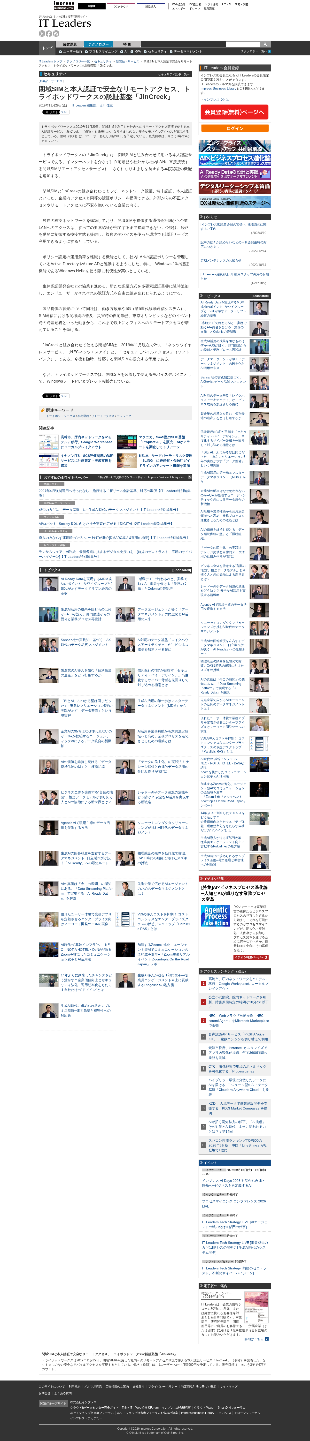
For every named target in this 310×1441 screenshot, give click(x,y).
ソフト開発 (211, 4)
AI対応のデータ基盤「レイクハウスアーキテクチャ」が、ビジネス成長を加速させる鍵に (163, 644)
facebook (49, 33)
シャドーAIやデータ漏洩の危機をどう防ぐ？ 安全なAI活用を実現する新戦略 (163, 797)
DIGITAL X (224, 1413)
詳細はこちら (254, 1339)
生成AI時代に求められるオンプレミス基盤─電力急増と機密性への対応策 (86, 1010)
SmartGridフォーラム (232, 1407)
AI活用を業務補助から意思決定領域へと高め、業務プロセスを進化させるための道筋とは (163, 736)
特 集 (127, 44)
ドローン (194, 8)
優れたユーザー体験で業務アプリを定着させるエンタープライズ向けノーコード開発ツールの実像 (86, 919)
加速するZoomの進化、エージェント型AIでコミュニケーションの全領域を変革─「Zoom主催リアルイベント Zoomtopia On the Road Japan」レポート (164, 954)
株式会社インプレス (83, 1402)
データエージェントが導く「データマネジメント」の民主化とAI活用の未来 (163, 614)
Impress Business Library (218, 88)
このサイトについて (52, 1386)
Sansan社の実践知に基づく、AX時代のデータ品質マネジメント (223, 382)
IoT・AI (226, 4)
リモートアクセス (103, 416)
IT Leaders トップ (50, 61)
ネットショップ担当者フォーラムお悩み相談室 (147, 1413)
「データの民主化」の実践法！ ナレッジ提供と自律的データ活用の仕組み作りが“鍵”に (163, 766)
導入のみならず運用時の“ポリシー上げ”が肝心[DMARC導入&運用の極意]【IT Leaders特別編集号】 (114, 538)
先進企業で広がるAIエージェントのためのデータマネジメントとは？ (163, 888)
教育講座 (209, 8)
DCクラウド (121, 6)
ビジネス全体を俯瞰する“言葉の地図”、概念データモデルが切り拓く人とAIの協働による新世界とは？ (87, 797)
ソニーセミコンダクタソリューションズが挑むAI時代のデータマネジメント (163, 827)
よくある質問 (63, 1393)
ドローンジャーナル (247, 1413)
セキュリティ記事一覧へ (174, 74)
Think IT (127, 1407)
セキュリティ (157, 51)
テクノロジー (98, 44)
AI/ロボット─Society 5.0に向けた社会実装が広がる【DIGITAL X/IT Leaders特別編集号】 (106, 524)
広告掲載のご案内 (117, 1386)
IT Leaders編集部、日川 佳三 (92, 105)
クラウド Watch (204, 1407)
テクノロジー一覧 (78, 61)
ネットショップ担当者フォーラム (92, 1413)
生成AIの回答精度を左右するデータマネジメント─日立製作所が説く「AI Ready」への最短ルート (86, 858)
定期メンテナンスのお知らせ (221, 260)
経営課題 (70, 44)
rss (56, 33)
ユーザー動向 (72, 51)
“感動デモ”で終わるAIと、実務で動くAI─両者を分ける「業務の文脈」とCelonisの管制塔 (162, 583)
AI (126, 51)
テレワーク (124, 416)
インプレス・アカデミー (86, 1418)
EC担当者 (195, 4)
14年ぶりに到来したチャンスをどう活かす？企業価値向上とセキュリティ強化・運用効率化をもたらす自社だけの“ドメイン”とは (223, 821)
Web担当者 (179, 4)
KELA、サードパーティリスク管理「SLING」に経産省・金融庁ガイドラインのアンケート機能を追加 (165, 460)
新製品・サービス (127, 61)
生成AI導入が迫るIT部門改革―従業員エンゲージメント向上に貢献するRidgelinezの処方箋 (163, 980)
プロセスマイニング (103, 51)
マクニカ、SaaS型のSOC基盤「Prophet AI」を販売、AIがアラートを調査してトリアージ (164, 442)
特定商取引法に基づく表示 (198, 1386)
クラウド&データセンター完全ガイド (94, 1407)
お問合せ (44, 1393)
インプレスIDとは (216, 99)
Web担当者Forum (147, 1407)
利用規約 (74, 1386)
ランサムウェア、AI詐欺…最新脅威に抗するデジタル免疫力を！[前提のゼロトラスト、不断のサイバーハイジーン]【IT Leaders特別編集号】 (115, 554)
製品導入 (150, 6)
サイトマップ (228, 1386)
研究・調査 (241, 4)
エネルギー (179, 8)
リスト (64, 112)
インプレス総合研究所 (176, 1407)
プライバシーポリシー (162, 1386)
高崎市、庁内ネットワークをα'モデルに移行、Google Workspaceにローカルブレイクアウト (87, 442)
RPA (138, 51)
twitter (42, 33)
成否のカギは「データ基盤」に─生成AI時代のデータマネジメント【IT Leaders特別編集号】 (109, 510)
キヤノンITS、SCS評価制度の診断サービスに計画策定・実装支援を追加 (87, 460)
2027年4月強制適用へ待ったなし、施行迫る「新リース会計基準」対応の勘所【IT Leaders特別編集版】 (115, 493)
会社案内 (138, 1386)
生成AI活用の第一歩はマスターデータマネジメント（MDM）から (223, 477)
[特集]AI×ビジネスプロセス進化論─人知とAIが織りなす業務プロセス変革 (234, 893)
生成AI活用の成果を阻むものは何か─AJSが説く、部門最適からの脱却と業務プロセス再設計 (86, 614)
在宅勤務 (83, 416)
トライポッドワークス (60, 416)
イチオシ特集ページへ (248, 957)
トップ (47, 48)
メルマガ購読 (93, 1386)
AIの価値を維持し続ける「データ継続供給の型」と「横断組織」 (223, 534)
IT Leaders (65, 23)
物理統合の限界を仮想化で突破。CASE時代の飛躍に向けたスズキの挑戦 (163, 858)
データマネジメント (188, 51)
